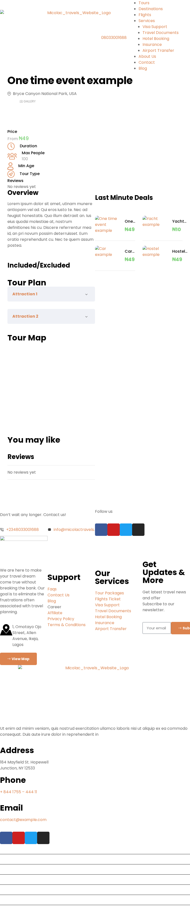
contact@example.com (23, 820)
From (13, 139)
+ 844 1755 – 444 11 (18, 792)
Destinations (151, 9)
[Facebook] (101, 529)
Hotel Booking (155, 38)
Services (147, 21)
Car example (133, 251)
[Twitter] (126, 529)
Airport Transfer (158, 50)
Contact (147, 62)
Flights (145, 15)
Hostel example (181, 251)
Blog (143, 68)
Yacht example (181, 221)
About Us (147, 56)
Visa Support (154, 27)
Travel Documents (160, 32)
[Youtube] (113, 529)
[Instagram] (138, 529)
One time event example (133, 221)
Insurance (152, 44)
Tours (144, 3)
